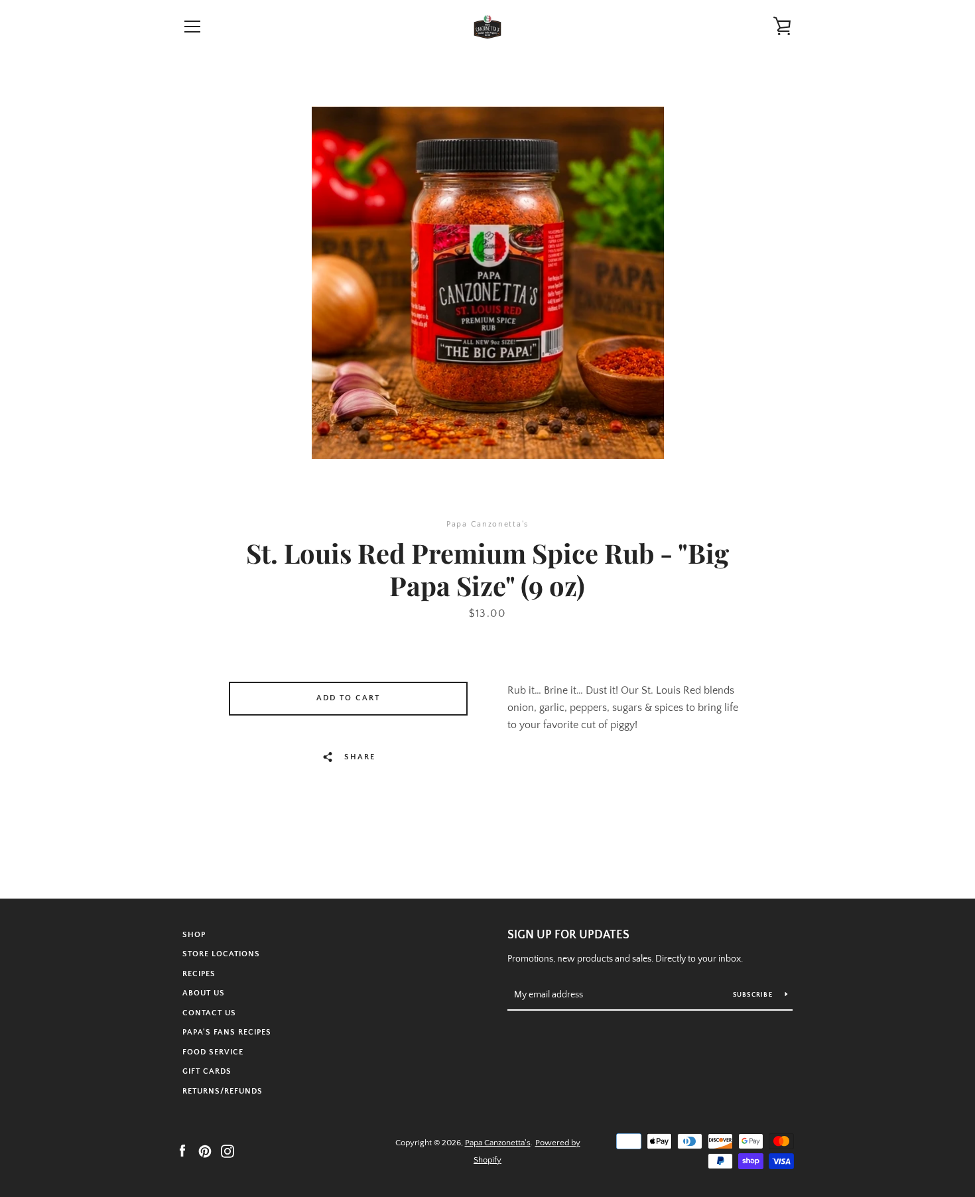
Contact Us (209, 1013)
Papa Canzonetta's (498, 1142)
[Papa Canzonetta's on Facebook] (182, 1151)
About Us (203, 993)
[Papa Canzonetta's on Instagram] (227, 1151)
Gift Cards (206, 1071)
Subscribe (754, 995)
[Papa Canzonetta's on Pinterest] (205, 1151)
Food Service (212, 1052)
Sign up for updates (568, 935)
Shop (194, 934)
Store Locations (221, 954)
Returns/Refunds (222, 1091)
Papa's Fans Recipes (226, 1032)
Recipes (199, 974)
